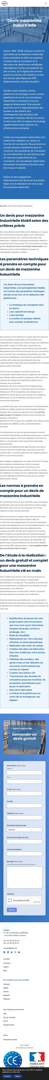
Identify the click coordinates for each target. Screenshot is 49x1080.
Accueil (3, 206)
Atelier (5, 988)
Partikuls (30, 1048)
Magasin (6, 995)
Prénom (9, 768)
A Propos (6, 963)
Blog (5, 971)
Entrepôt (6, 984)
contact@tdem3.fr (10, 948)
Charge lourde (8, 1025)
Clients (6, 967)
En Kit (5, 1021)
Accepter (7, 1076)
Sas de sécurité (9, 1017)
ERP (4, 1014)
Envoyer (12, 910)
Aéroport (6, 999)
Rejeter (17, 1076)
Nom (8, 777)
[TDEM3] (4, 3)
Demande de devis (10, 1040)
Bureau (6, 992)
